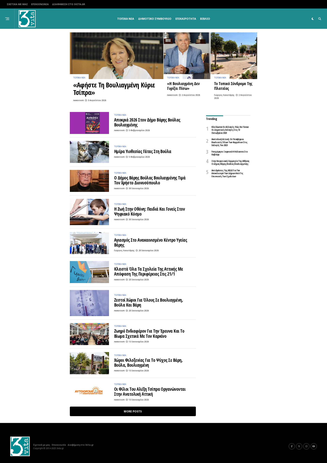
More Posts (133, 411)
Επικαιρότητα (185, 19)
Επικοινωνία (40, 4)
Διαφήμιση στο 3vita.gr (68, 4)
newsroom (78, 100)
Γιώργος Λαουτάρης (224, 95)
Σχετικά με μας (17, 4)
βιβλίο (205, 19)
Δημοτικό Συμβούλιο (154, 19)
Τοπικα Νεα (125, 19)
